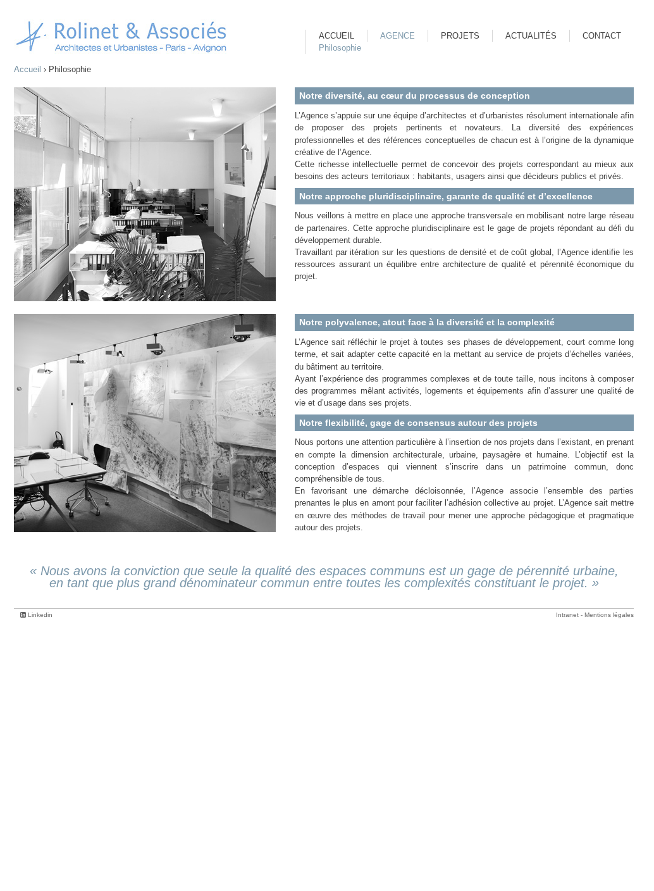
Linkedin (40, 614)
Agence (397, 35)
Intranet (567, 614)
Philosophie (340, 48)
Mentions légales (609, 614)
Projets (460, 35)
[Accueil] (121, 36)
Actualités (531, 35)
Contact (602, 35)
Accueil (27, 69)
